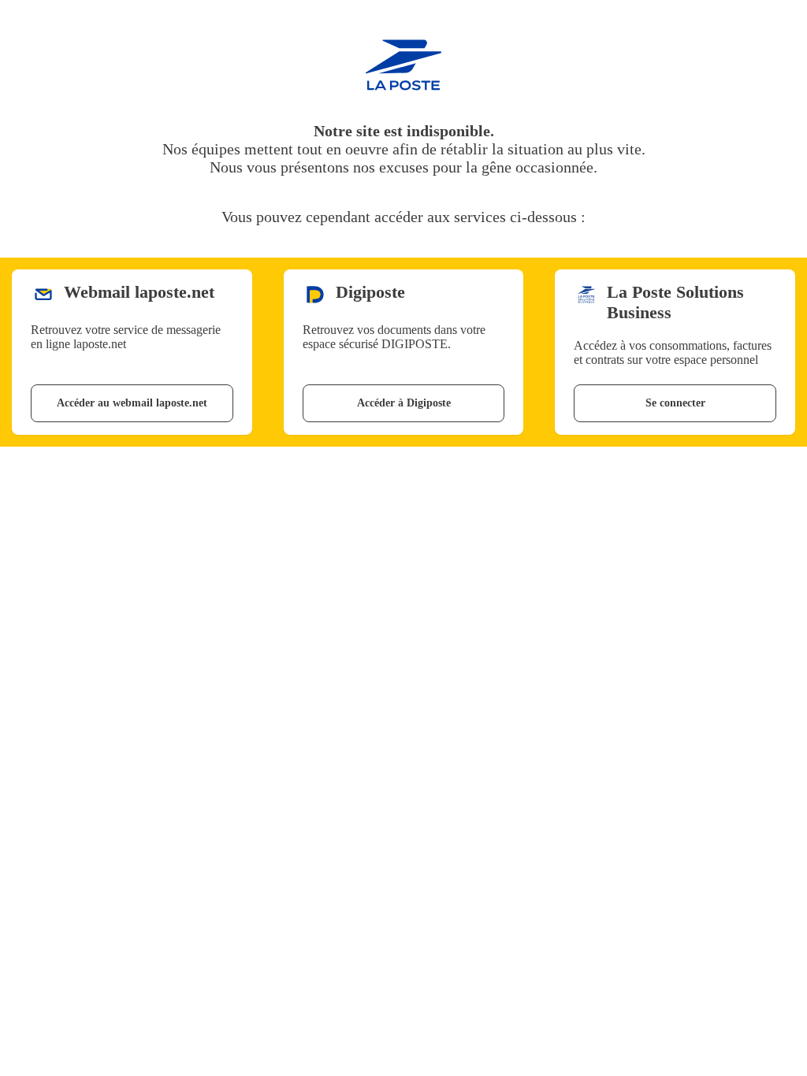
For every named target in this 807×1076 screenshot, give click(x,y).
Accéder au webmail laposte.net (132, 403)
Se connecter (675, 403)
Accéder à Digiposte (404, 403)
